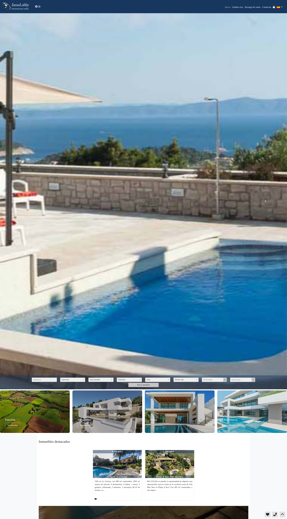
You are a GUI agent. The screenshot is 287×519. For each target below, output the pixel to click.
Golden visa (237, 7)
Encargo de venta (252, 7)
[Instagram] (39, 6)
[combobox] (72, 380)
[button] (21, 201)
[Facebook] (36, 6)
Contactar (266, 7)
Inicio (227, 7)
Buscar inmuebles (143, 385)
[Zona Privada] (274, 7)
